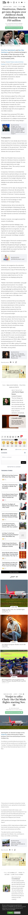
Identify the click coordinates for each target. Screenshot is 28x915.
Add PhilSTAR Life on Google (13, 27)
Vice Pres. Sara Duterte (8, 50)
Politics (21, 6)
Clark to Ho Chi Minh (17, 874)
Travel (21, 694)
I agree (10, 912)
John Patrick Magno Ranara (14, 23)
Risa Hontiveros (12, 385)
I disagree (17, 912)
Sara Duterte (14, 387)
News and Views (7, 6)
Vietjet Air (4, 734)
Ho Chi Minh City (12, 872)
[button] (24, 2)
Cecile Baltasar (15, 708)
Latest (15, 6)
